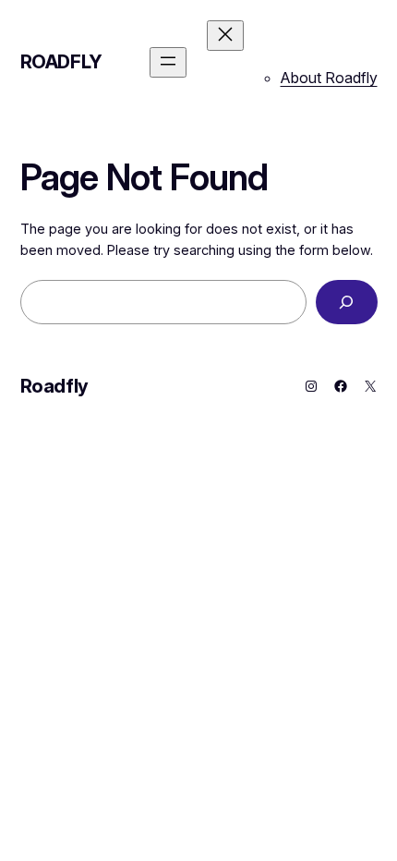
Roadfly (61, 62)
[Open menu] (168, 62)
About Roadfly (329, 77)
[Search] (347, 301)
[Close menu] (225, 35)
